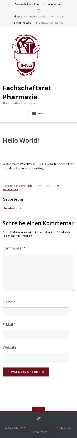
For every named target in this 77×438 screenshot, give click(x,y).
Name (8, 301)
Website (9, 347)
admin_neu (25, 185)
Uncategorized (13, 208)
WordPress (53, 432)
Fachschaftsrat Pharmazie (41, 428)
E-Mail (8, 324)
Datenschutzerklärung (27, 4)
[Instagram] (38, 11)
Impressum (53, 4)
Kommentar (13, 248)
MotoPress (24, 432)
